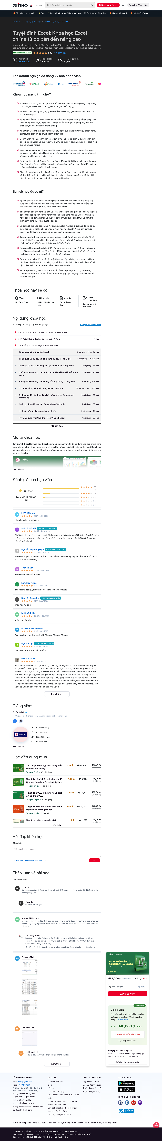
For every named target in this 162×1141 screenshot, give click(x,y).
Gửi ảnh (19, 860)
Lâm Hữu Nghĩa (29, 583)
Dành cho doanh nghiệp (25, 13)
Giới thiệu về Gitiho (55, 1081)
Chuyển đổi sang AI (119, 13)
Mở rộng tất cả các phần (90, 325)
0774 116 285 (24, 1085)
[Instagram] (140, 1102)
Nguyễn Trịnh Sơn (30, 598)
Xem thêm (56, 694)
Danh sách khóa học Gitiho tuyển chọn (65, 13)
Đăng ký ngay (128, 994)
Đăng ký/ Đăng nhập (138, 5)
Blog (43, 13)
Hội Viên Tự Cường (140, 13)
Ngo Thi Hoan (28, 658)
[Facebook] (120, 1102)
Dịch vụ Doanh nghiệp (92, 1085)
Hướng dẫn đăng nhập (22, 1100)
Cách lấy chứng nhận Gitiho (59, 1114)
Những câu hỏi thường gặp (24, 1093)
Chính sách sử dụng (56, 1091)
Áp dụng (142, 987)
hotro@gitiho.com (25, 1081)
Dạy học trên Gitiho (91, 1081)
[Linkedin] (127, 1102)
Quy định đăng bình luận (35, 860)
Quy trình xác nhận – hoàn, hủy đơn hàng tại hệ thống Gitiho (62, 1109)
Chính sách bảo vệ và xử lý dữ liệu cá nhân (63, 1096)
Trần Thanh (27, 567)
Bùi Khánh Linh (28, 613)
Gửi (94, 860)
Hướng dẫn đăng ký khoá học (25, 1097)
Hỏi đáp (51, 1088)
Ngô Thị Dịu (27, 643)
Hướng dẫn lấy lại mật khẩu (24, 1103)
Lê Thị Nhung (28, 513)
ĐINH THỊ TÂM (28, 528)
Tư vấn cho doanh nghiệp (127, 1062)
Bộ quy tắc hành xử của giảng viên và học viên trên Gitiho (62, 1103)
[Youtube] (133, 1102)
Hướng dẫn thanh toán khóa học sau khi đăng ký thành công (28, 1108)
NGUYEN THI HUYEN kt (32, 628)
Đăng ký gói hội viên (128, 1034)
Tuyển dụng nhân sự (91, 1091)
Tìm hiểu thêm (122, 1020)
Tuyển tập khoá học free (96, 13)
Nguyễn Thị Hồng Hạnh (32, 549)
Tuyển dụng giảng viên (92, 1088)
